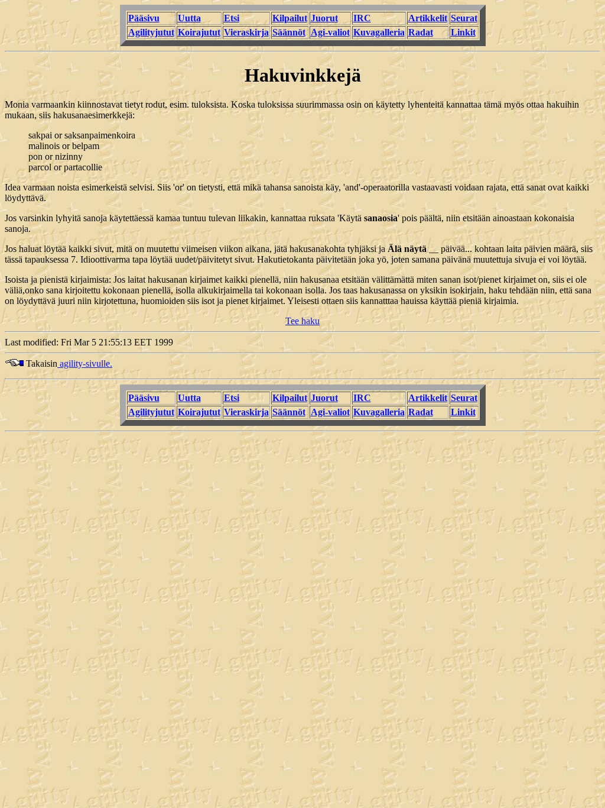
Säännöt (288, 32)
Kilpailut (289, 18)
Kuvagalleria (379, 32)
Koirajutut (199, 32)
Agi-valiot (330, 32)
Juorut (324, 18)
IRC (362, 18)
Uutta (189, 18)
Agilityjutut (151, 32)
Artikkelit (427, 18)
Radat (420, 32)
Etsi (231, 18)
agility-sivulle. (84, 363)
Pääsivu (144, 18)
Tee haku (302, 321)
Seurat (464, 18)
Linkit (463, 32)
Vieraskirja (246, 32)
